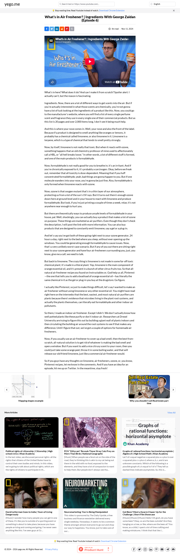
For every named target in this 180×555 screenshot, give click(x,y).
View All (171, 412)
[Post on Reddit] (62, 29)
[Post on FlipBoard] (67, 29)
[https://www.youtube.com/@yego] (162, 549)
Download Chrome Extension (112, 10)
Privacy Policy (51, 549)
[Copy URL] (72, 29)
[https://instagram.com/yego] (145, 549)
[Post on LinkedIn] (57, 29)
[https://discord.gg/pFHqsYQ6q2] (173, 549)
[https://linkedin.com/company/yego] (150, 549)
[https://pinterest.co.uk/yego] (156, 549)
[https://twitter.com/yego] (139, 549)
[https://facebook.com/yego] (134, 549)
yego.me (12, 4)
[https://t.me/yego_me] (167, 549)
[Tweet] (52, 29)
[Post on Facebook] (46, 29)
